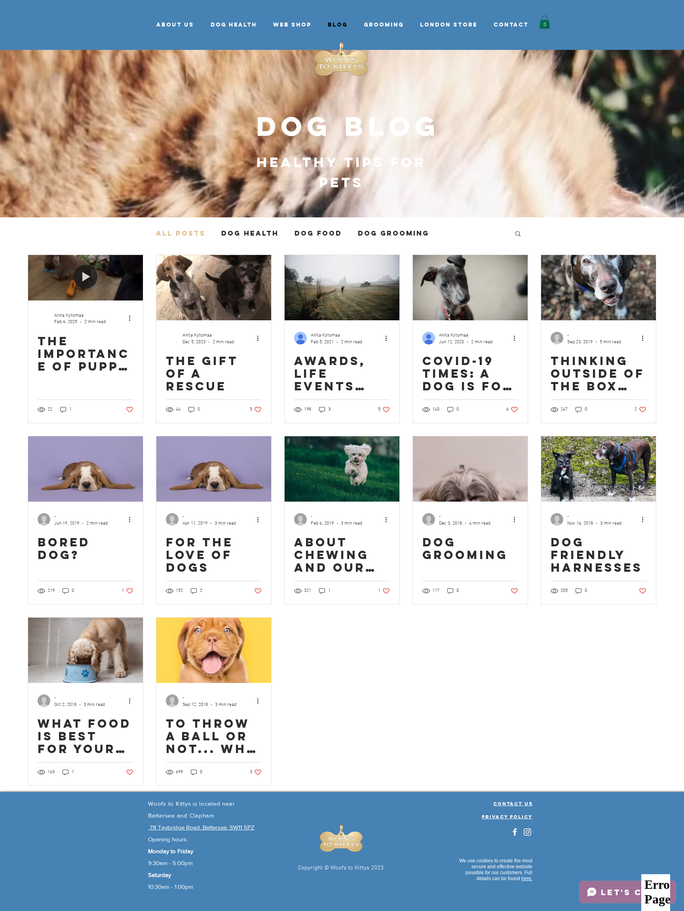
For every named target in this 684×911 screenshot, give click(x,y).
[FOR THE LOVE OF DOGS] (213, 469)
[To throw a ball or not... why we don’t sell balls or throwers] (213, 650)
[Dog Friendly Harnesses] (598, 469)
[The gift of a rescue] (213, 287)
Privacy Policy (507, 817)
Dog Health (250, 233)
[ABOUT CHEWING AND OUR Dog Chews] (342, 469)
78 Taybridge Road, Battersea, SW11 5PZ (201, 827)
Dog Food (318, 233)
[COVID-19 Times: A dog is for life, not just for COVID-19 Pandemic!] (470, 287)
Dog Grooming (393, 233)
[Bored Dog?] (85, 469)
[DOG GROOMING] (470, 469)
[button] (233, 25)
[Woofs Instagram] (527, 832)
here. (526, 878)
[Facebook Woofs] (515, 832)
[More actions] (132, 318)
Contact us (513, 803)
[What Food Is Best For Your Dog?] (85, 650)
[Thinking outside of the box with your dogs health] (598, 287)
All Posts (180, 233)
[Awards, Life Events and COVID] (342, 287)
